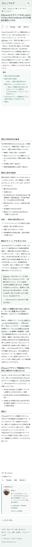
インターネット (22, 8)
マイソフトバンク (18, 144)
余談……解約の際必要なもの (16, 81)
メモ (12, 529)
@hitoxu (4, 40)
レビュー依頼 (11, 532)
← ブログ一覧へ (7, 520)
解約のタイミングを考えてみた (15, 84)
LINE (19, 27)
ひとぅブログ (8, 3)
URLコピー (26, 27)
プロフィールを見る (16, 511)
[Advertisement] (16, 123)
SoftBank (9, 473)
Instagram (14, 508)
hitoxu (7, 276)
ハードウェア (7, 11)
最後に (6, 102)
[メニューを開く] (28, 3)
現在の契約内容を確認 (12, 76)
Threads (12, 27)
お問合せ (18, 532)
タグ (4, 532)
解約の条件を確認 (10, 79)
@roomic (13, 268)
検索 (16, 529)
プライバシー (26, 532)
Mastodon (16, 505)
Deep (8, 529)
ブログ (4, 529)
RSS (4, 535)
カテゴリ (23, 529)
